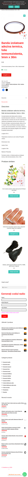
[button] (24, 16)
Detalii (17, 6)
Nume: (3, 297)
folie (19, 84)
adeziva (7, 84)
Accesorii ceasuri (7, 366)
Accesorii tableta (7, 375)
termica (22, 84)
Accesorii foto (6, 369)
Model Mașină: (5, 302)
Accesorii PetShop (7, 373)
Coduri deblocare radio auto (9, 385)
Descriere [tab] (4, 98)
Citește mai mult (14, 195)
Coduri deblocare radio (8, 382)
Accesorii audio (6, 362)
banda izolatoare (13, 84)
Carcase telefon (6, 380)
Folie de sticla (6, 387)
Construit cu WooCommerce (16, 469)
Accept (11, 6)
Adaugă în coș (6, 75)
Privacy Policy (5, 469)
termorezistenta (5, 85)
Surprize (8, 82)
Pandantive (5, 389)
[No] (26, 4)
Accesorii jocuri (6, 371)
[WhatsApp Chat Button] (25, 474)
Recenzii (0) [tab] (4, 102)
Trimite (4, 316)
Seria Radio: (4, 307)
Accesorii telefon (7, 378)
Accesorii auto (6, 364)
